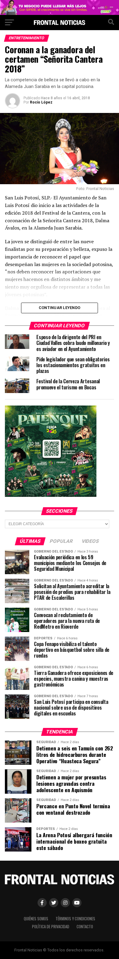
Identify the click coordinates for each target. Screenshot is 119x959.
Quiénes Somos (36, 919)
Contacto (85, 926)
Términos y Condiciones (75, 919)
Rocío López (41, 102)
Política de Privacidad (50, 926)
